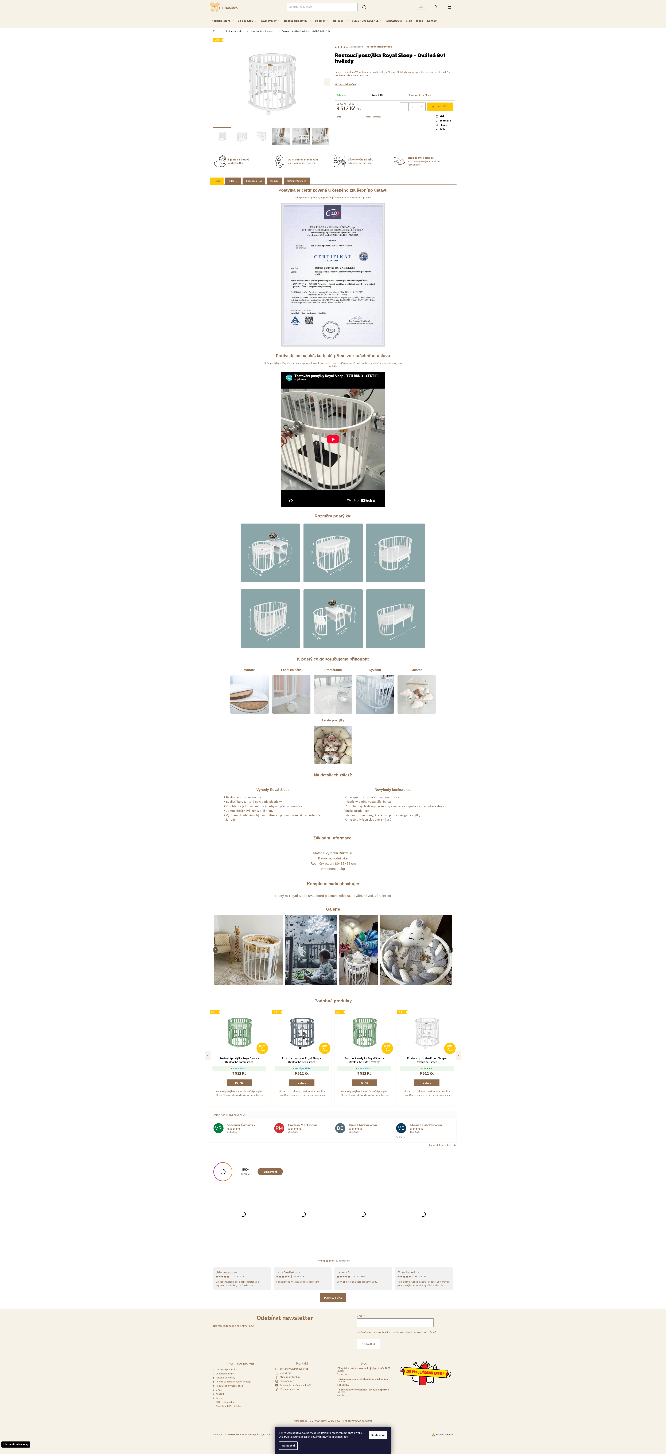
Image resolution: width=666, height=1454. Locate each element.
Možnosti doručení (345, 84)
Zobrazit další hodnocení (442, 1145)
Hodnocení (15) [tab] (254, 181)
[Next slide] (458, 1055)
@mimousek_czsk (289, 1389)
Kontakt (220, 1394)
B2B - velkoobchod (225, 1402)
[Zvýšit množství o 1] (421, 107)
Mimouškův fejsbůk (290, 1377)
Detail (239, 1083)
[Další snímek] (327, 82)
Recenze (220, 1398)
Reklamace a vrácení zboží (229, 1386)
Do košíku (442, 106)
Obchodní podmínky (226, 1369)
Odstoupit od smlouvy (16, 1444)
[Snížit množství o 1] (404, 107)
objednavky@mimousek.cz (294, 1369)
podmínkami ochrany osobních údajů (414, 1332)
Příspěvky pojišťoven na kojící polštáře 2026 (363, 1368)
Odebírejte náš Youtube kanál (295, 1385)
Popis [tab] (217, 181)
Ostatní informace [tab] (296, 181)
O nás (219, 1390)
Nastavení (288, 1446)
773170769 (285, 1373)
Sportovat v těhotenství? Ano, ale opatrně (364, 1389)
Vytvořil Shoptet (444, 1434)
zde (346, 1437)
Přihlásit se (368, 1344)
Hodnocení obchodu (333, 1256)
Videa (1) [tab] (233, 181)
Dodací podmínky (225, 1374)
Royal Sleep (425, 95)
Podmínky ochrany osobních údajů (233, 1382)
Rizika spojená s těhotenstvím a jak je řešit (363, 1379)
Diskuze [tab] (274, 181)
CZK (421, 7)
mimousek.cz (287, 1381)
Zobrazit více (333, 1298)
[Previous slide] (208, 1055)
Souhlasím (378, 1435)
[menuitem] (223, 21)
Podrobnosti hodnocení (378, 47)
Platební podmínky (225, 1378)
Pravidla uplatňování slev (229, 1406)
